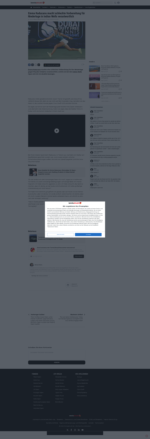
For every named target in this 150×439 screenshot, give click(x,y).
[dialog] (75, 219)
